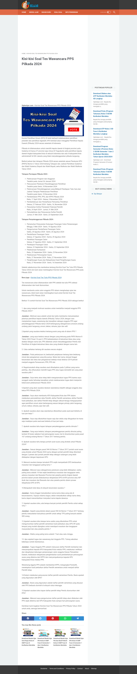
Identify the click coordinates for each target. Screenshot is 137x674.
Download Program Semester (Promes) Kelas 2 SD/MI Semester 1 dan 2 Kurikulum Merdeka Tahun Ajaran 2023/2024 (103, 151)
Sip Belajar (98, 194)
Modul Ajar (33, 12)
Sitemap (94, 668)
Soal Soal (58, 12)
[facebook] (28, 618)
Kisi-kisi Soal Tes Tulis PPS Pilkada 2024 (46, 278)
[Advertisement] (53, 34)
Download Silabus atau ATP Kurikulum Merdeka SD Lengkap (102, 96)
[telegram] (77, 618)
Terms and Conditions (56, 668)
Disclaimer (43, 668)
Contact (80, 668)
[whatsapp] (65, 618)
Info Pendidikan (71, 12)
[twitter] (40, 618)
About (87, 668)
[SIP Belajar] (31, 4)
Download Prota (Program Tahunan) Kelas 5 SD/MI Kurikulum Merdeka (103, 113)
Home (24, 12)
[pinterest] (53, 618)
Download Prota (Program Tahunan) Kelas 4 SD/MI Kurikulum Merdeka (103, 171)
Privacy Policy (70, 668)
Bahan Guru (46, 12)
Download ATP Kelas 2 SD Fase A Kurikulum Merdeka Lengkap (103, 131)
